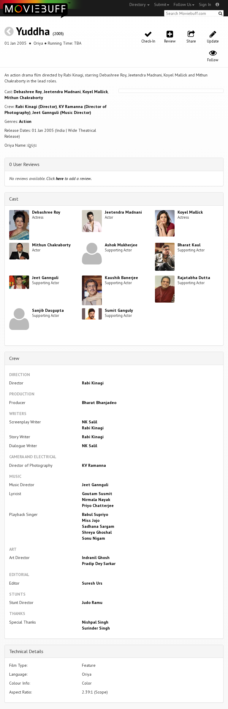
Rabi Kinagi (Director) (36, 106)
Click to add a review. (69, 178)
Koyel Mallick (95, 91)
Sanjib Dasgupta (48, 310)
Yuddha (33, 31)
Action (25, 121)
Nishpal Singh (95, 622)
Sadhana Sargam (98, 526)
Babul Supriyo (95, 514)
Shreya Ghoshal (97, 532)
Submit (160, 4)
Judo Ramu (92, 602)
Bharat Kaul (189, 245)
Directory (138, 4)
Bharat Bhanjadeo (99, 402)
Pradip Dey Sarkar (98, 563)
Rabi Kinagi (93, 383)
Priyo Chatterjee (98, 505)
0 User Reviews (24, 164)
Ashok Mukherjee (121, 245)
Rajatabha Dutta (194, 277)
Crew (14, 358)
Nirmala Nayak (96, 499)
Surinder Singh (96, 628)
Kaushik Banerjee (121, 277)
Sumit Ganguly (119, 310)
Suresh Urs (92, 583)
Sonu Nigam (93, 538)
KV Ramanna (94, 465)
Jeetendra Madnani (62, 91)
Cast (13, 199)
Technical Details (26, 651)
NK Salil (89, 422)
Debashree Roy (28, 91)
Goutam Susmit (97, 493)
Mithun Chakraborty (23, 97)
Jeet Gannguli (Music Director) (61, 112)
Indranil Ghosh (96, 557)
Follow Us (182, 4)
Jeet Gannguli (45, 277)
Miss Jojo (90, 520)
